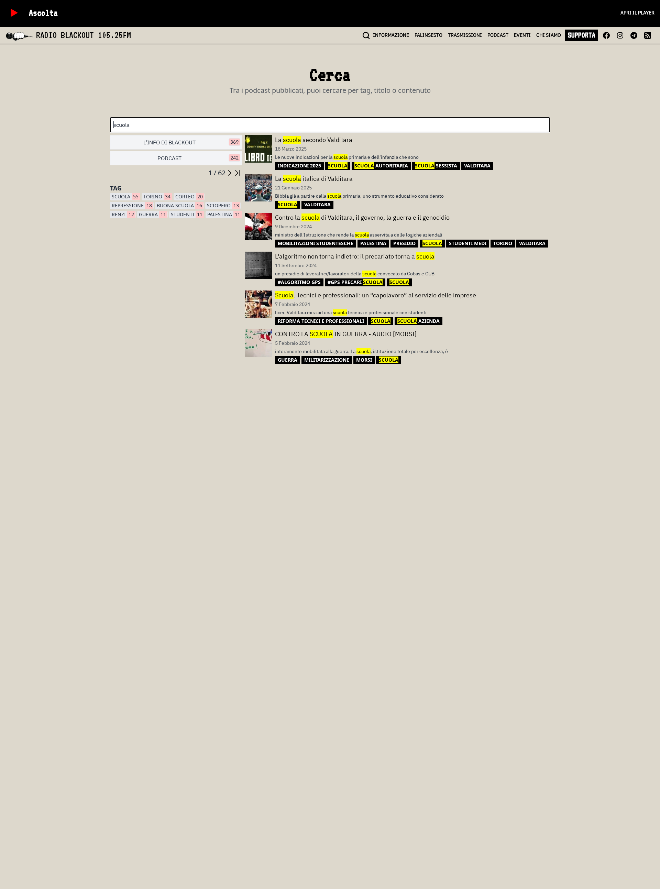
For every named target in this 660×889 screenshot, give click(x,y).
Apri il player (637, 13)
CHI (548, 35)
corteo (189, 196)
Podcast (198, 158)
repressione (132, 205)
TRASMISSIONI (465, 35)
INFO (391, 35)
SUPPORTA (581, 35)
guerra (152, 214)
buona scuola (179, 205)
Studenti (186, 214)
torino (156, 196)
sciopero (223, 205)
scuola (125, 196)
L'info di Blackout (191, 142)
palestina (223, 214)
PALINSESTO (428, 35)
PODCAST (497, 35)
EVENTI (522, 35)
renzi (123, 214)
